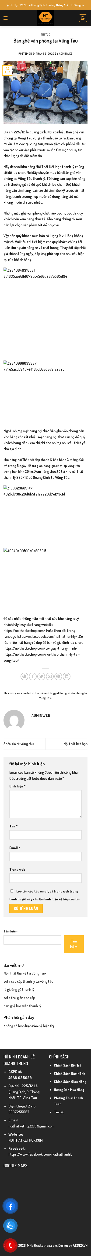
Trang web (17, 869)
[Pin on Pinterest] (58, 676)
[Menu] (6, 18)
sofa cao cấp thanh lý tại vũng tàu (28, 981)
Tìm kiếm (11, 931)
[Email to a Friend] (50, 676)
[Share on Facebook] (33, 676)
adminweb (65, 53)
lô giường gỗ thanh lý (19, 989)
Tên (13, 826)
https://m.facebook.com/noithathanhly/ (47, 636)
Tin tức (45, 34)
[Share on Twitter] (41, 676)
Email (14, 848)
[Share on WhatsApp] (24, 676)
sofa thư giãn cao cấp (19, 997)
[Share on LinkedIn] (66, 676)
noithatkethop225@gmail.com (31, 1126)
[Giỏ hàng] (83, 18)
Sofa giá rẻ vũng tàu (19, 743)
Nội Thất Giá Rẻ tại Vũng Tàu (25, 973)
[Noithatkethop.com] (45, 18)
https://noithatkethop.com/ (25, 630)
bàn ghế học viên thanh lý (22, 1006)
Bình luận (17, 786)
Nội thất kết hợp (75, 743)
